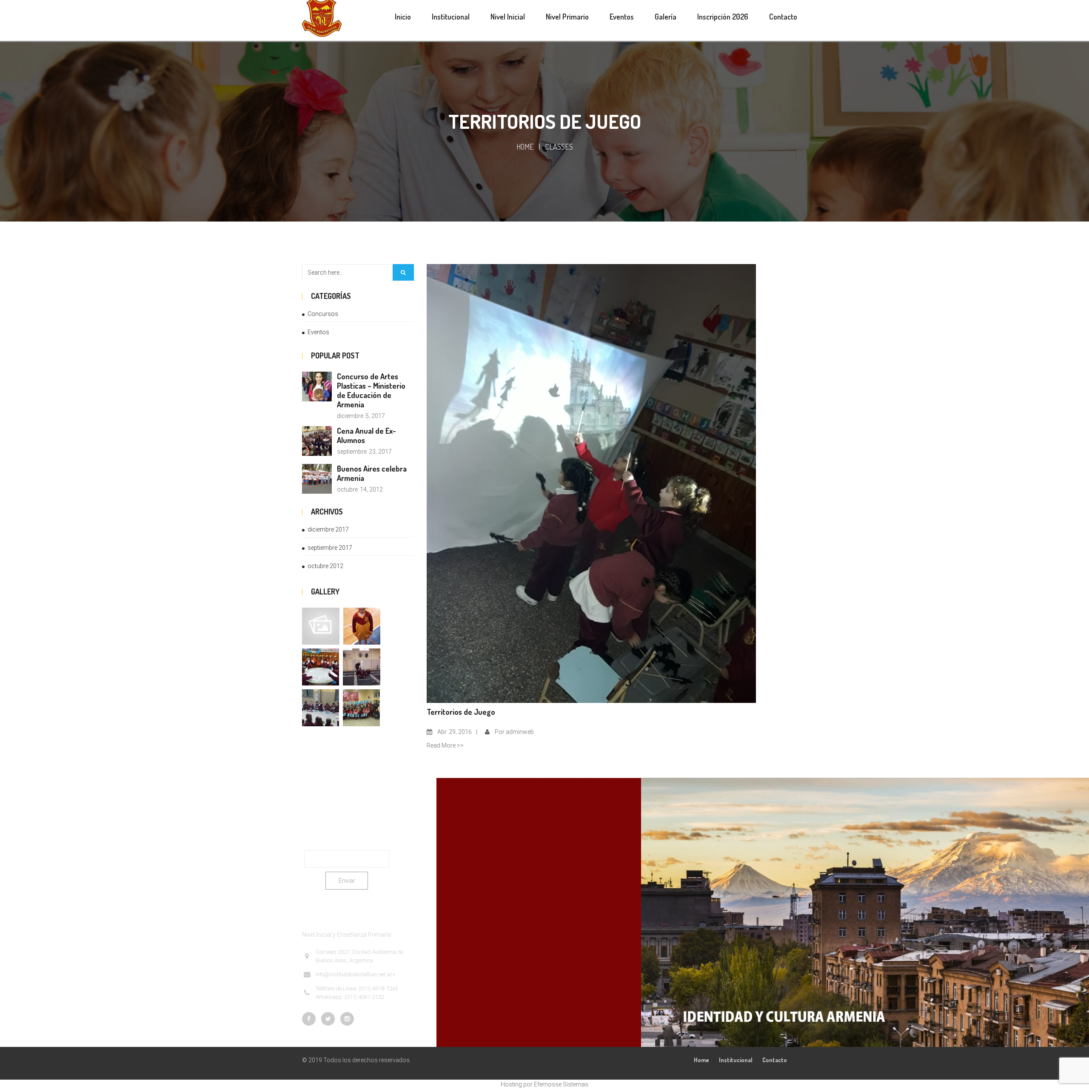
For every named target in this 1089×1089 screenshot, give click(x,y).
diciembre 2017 (328, 529)
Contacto (774, 1059)
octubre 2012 (325, 566)
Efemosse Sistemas (561, 1084)
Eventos (318, 332)
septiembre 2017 (330, 547)
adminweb (520, 731)
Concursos (323, 313)
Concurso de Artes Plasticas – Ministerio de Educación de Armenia (371, 390)
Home (525, 146)
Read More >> (445, 745)
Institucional (736, 1059)
